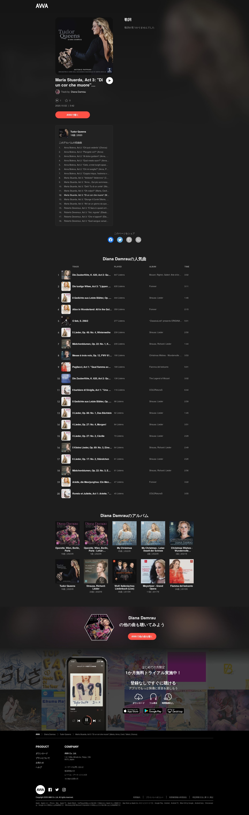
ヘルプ (39, 767)
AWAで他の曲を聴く (142, 636)
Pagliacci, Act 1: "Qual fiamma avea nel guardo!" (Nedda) (103, 367)
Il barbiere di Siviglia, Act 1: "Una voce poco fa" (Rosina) (103, 390)
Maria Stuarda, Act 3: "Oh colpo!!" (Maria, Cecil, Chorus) (89, 190)
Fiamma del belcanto (158, 366)
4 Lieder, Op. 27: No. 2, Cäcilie (88, 436)
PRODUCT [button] (42, 746)
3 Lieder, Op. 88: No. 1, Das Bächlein (92, 413)
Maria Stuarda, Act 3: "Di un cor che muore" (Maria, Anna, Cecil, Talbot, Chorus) (106, 734)
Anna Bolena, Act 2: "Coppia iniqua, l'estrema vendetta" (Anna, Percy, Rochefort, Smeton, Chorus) (109, 173)
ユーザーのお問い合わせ (74, 767)
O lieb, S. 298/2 (80, 320)
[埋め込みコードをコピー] (138, 240)
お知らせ (40, 762)
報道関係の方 (70, 771)
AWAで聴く (73, 114)
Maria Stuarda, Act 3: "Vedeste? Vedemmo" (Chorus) (88, 177)
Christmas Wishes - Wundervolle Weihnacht (169, 355)
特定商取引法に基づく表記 (203, 797)
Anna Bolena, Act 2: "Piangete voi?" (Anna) (83, 151)
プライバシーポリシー (154, 797)
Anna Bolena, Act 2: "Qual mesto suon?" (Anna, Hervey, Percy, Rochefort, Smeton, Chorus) (105, 160)
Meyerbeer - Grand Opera (153, 587)
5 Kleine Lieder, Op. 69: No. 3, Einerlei (92, 447)
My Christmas (124, 548)
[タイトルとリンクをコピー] (129, 240)
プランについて (43, 757)
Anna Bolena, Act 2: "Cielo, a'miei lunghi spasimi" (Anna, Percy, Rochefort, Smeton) (102, 164)
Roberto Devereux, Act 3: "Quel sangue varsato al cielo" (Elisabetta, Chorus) (99, 220)
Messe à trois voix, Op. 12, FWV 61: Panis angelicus (100, 355)
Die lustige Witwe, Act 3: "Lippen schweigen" (96, 286)
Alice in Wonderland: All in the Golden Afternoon (98, 309)
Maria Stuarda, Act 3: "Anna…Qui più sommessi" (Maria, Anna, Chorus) (96, 182)
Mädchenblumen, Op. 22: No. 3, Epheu (93, 470)
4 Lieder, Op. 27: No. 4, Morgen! (89, 424)
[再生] (109, 80)
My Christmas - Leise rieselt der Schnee (153, 549)
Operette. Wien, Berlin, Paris (67, 549)
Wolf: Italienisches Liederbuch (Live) (124, 587)
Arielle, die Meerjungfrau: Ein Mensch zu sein (96, 482)
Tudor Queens (78, 131)
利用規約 (136, 797)
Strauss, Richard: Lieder (160, 343)
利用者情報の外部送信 (178, 797)
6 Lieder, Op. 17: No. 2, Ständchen (90, 459)
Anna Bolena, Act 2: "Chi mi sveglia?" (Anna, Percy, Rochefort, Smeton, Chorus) (100, 169)
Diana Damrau (78, 91)
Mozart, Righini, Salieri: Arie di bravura (166, 274)
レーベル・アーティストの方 (76, 774)
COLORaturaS (155, 389)
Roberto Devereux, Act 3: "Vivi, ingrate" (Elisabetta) (87, 212)
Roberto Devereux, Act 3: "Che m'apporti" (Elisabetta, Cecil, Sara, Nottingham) (100, 216)
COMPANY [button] (72, 746)
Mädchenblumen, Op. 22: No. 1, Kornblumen (96, 343)
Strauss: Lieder (156, 297)
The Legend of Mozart (159, 378)
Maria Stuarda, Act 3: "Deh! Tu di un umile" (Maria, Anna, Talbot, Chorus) (97, 186)
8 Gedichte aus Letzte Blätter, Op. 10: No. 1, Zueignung (102, 297)
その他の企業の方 (71, 778)
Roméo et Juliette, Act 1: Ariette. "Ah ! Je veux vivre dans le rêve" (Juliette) (112, 493)
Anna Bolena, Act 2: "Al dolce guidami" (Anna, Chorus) (89, 156)
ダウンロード (42, 753)
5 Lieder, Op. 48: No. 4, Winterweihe (91, 332)
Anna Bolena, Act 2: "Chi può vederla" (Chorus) (85, 147)
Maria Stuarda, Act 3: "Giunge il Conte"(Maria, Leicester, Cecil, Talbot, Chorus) (100, 199)
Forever (152, 286)
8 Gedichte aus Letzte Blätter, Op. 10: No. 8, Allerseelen (102, 401)
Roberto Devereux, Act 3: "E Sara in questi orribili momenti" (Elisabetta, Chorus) (100, 207)
